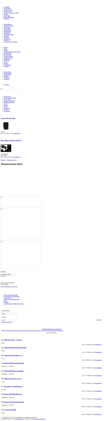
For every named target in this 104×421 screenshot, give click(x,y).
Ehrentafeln (7, 33)
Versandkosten (16, 133)
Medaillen (6, 36)
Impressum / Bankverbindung (11, 299)
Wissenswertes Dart (9, 102)
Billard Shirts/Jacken (9, 17)
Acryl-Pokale (7, 28)
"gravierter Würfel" (9, 34)
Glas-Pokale (7, 27)
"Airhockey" (7, 77)
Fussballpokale (8, 24)
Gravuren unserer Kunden (10, 42)
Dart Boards (7, 59)
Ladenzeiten (7, 111)
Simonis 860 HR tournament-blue (15, 347)
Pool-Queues (7, 8)
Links (5, 104)
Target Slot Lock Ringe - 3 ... (13, 355)
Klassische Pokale (8, 25)
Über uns (6, 109)
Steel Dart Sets (7, 53)
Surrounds (6, 60)
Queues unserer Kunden (10, 98)
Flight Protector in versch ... (13, 379)
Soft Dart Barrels (8, 57)
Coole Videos (7, 99)
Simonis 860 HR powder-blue (13, 371)
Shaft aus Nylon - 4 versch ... (13, 340)
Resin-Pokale (7, 30)
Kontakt (6, 302)
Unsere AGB (7, 298)
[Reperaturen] (1, 2)
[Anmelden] (1, 158)
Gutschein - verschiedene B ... (13, 386)
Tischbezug (7, 7)
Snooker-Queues (8, 10)
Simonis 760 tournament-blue (14, 402)
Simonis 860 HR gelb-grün (13, 394)
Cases (5, 62)
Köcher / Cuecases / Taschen (11, 13)
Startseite (3, 160)
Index (5, 301)
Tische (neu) (7, 16)
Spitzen (6, 50)
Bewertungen (7, 96)
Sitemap (6, 105)
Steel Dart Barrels (8, 56)
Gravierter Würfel (10, 410)
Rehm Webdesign (40, 419)
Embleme (6, 37)
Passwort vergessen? (6, 322)
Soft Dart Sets (7, 54)
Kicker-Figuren (8, 73)
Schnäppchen (7, 39)
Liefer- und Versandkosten (11, 295)
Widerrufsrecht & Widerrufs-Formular (14, 303)
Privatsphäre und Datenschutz (12, 296)
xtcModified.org (19, 419)
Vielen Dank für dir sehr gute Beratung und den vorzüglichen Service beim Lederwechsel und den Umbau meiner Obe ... (32, 330)
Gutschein (6, 18)
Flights (5, 47)
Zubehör (6, 14)
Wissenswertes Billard (9, 101)
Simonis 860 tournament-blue (14, 363)
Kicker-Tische (7, 72)
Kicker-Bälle (7, 75)
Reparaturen (7, 108)
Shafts (5, 49)
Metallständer (7, 31)
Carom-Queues (8, 11)
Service (6, 106)
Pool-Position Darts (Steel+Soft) (12, 51)
